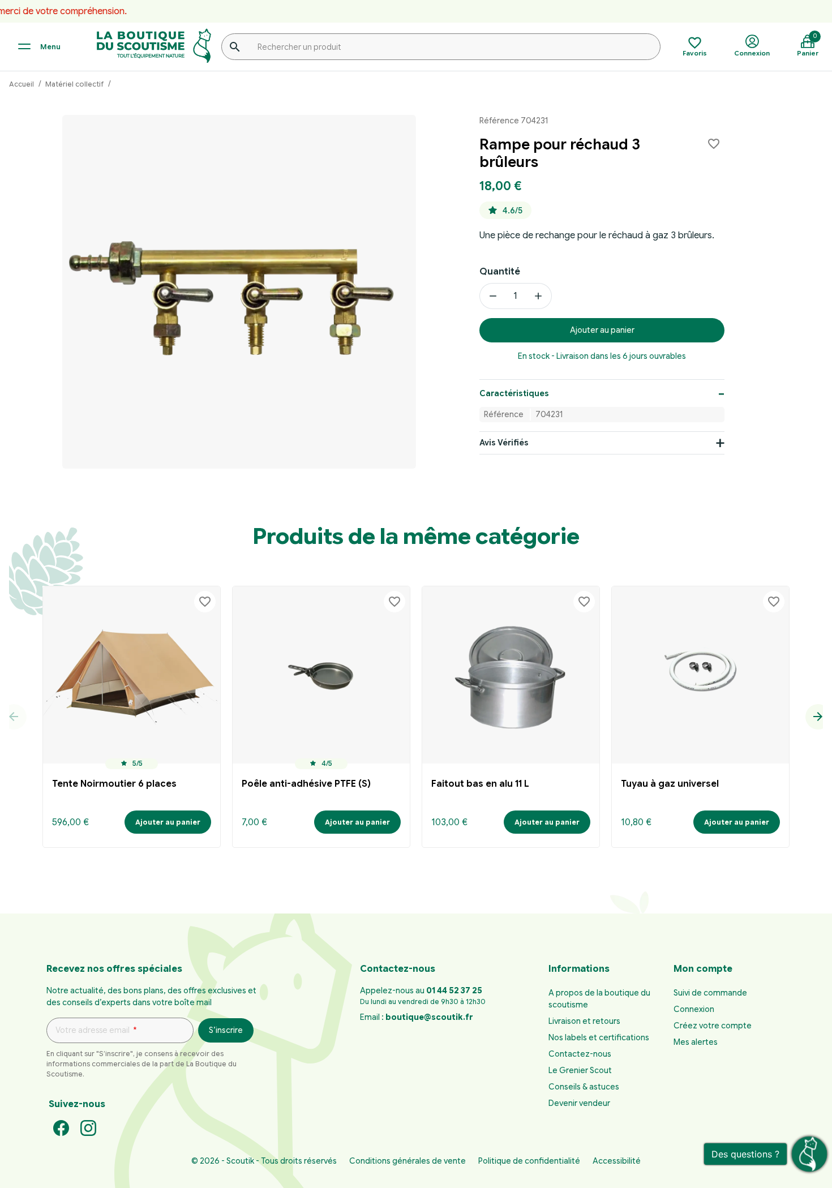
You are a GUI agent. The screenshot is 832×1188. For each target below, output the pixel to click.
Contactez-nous (579, 1054)
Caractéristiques (514, 393)
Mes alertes (696, 1042)
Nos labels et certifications (598, 1037)
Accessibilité (617, 1161)
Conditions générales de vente (407, 1161)
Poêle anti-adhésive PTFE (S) (306, 784)
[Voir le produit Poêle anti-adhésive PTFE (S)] (321, 675)
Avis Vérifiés (504, 443)
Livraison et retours (584, 1021)
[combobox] (441, 46)
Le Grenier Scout (580, 1070)
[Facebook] (61, 1127)
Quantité (499, 271)
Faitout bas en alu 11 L (480, 784)
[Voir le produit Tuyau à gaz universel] (700, 675)
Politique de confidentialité (529, 1161)
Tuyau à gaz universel (670, 784)
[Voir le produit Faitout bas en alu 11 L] (510, 675)
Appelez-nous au (421, 990)
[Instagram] (88, 1127)
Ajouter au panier (602, 330)
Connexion (694, 1009)
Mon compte (703, 969)
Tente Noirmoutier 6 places (114, 784)
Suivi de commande (710, 993)
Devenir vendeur (579, 1103)
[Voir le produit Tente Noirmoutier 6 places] (131, 675)
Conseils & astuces (583, 1087)
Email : (416, 1017)
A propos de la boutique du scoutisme (599, 999)
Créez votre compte (713, 1025)
